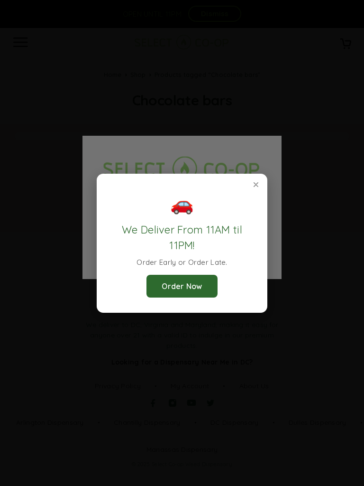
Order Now (182, 286)
